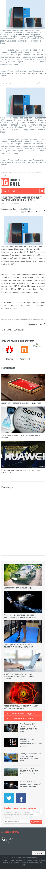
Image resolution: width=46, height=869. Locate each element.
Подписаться (36, 822)
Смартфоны (19, 330)
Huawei (27, 32)
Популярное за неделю (23, 714)
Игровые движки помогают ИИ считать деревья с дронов (29, 771)
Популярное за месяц (23, 719)
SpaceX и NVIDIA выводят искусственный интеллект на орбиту (30, 784)
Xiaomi (19, 35)
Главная (15, 203)
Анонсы (10, 330)
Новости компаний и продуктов (17, 341)
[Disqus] (23, 518)
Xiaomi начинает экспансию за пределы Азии (21, 403)
